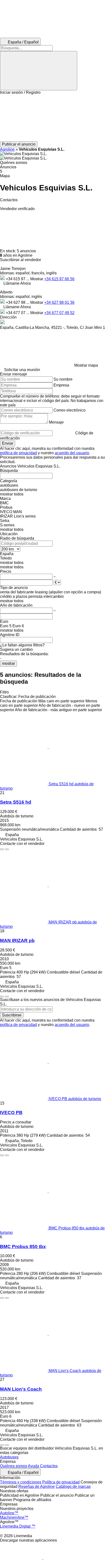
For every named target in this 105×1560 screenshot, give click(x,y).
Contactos (49, 1466)
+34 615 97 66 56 (59, 279)
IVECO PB (11, 1112)
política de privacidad (18, 453)
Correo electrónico (69, 410)
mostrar (8, 663)
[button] (52, 118)
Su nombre (63, 379)
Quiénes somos (13, 1466)
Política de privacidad (61, 1482)
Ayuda (33, 1466)
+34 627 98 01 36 (59, 302)
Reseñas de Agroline (36, 1486)
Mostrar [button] (37, 279)
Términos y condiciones (20, 1482)
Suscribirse (11, 1015)
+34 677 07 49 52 (59, 313)
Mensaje (56, 422)
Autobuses (9, 1457)
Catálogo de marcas (73, 1486)
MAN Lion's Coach (21, 1389)
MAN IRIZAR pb (17, 940)
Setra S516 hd (15, 802)
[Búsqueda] (38, 70)
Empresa (61, 385)
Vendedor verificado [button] (17, 209)
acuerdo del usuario (72, 453)
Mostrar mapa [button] (86, 365)
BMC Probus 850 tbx (23, 1246)
